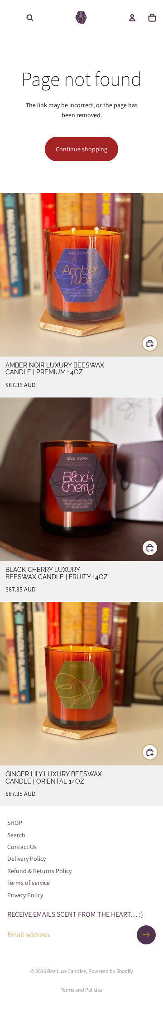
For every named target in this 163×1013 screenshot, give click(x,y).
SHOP (14, 823)
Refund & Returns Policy (39, 871)
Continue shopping (81, 149)
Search (16, 835)
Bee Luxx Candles (66, 971)
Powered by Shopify (110, 971)
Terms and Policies (81, 989)
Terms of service (28, 883)
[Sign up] (146, 934)
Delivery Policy (26, 859)
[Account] (132, 18)
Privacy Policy (25, 895)
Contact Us (22, 847)
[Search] (30, 18)
